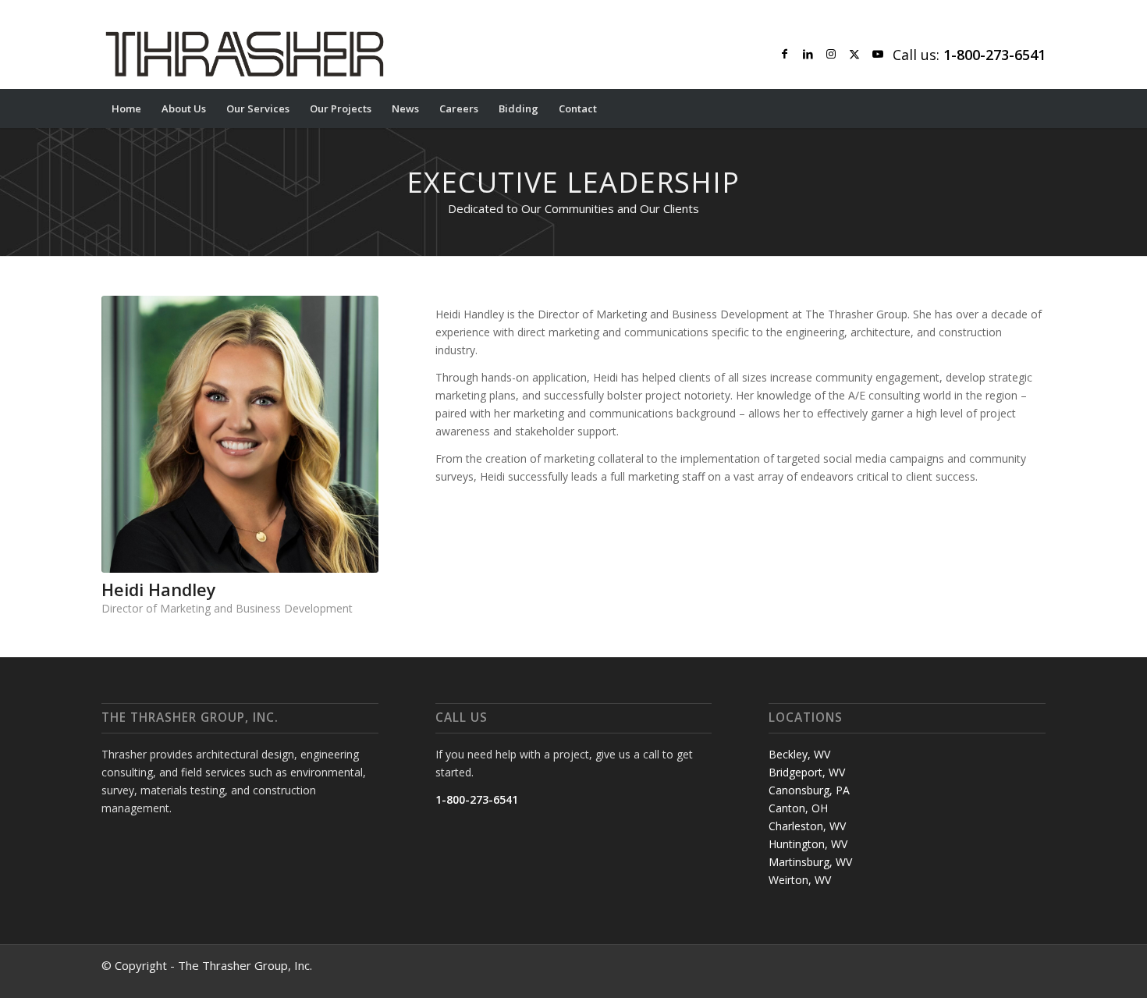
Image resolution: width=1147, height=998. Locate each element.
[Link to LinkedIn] (807, 54)
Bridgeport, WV (807, 772)
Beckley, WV (799, 754)
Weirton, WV (800, 879)
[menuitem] (126, 108)
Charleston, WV (807, 826)
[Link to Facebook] (784, 54)
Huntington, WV (808, 843)
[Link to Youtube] (878, 54)
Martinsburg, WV (810, 861)
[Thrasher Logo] (244, 54)
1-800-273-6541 (476, 799)
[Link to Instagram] (831, 54)
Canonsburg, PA (809, 790)
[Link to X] (854, 54)
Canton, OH (798, 808)
